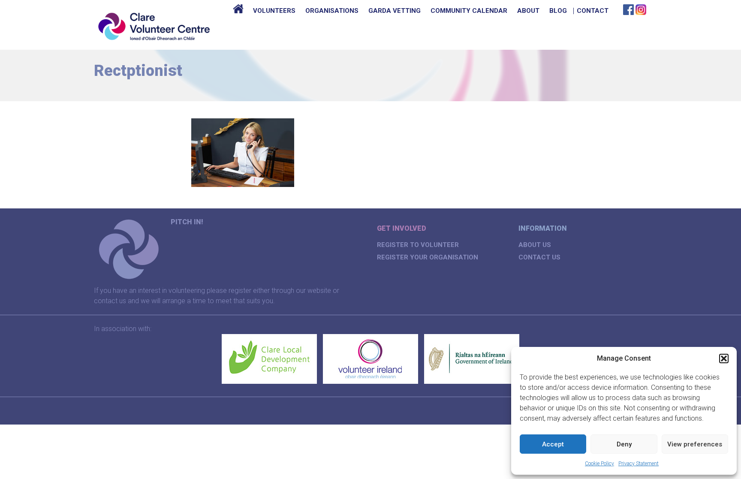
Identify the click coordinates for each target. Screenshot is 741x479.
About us (534, 245)
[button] (724, 358)
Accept (553, 444)
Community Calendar (469, 11)
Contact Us (539, 257)
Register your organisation (427, 257)
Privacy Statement (638, 464)
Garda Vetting (394, 11)
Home (238, 10)
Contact (592, 11)
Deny (624, 444)
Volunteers (274, 11)
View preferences (694, 444)
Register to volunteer (418, 245)
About (528, 11)
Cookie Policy (599, 464)
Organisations (331, 11)
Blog (558, 11)
